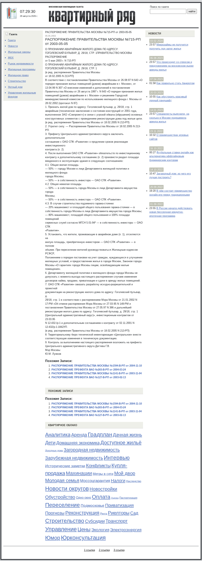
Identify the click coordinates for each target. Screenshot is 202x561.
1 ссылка (89, 550)
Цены (84, 529)
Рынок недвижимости (21, 63)
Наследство (133, 481)
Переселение (62, 505)
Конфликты (98, 465)
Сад (134, 513)
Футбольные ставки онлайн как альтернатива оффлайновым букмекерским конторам (171, 156)
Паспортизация (128, 497)
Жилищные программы (21, 69)
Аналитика (57, 435)
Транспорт (117, 521)
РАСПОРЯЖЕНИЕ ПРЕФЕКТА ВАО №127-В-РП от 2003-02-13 (88, 377)
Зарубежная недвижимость (74, 458)
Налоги (118, 480)
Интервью (117, 457)
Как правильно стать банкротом (175, 83)
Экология (100, 529)
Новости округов (67, 488)
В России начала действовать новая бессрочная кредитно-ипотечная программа (171, 212)
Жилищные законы (19, 51)
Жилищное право (18, 75)
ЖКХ (11, 57)
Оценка (115, 498)
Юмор (52, 538)
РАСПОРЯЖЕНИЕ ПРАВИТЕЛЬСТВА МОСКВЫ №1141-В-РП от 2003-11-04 (96, 373)
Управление (61, 529)
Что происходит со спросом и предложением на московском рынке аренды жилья (171, 66)
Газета (12, 40)
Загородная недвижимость (92, 449)
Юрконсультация (83, 537)
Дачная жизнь (127, 434)
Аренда (79, 434)
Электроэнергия (125, 529)
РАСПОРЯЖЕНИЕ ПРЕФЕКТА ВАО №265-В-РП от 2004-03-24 (88, 369)
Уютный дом (15, 86)
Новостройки (103, 489)
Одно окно (83, 497)
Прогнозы (55, 513)
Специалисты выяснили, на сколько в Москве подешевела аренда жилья (169, 117)
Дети (50, 442)
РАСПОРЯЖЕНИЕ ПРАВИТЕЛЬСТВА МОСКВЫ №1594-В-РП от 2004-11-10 (96, 365)
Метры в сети (103, 474)
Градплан (100, 434)
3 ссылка (119, 550)
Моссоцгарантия (95, 481)
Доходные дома (54, 450)
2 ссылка (104, 550)
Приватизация (119, 505)
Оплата (101, 497)
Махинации (79, 473)
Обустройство (60, 497)
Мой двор (124, 473)
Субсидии (95, 521)
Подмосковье (92, 505)
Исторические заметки (65, 466)
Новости (154, 33)
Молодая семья (62, 480)
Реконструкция (82, 513)
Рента (103, 513)
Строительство (64, 520)
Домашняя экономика (78, 442)
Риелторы (118, 513)
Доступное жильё (120, 442)
